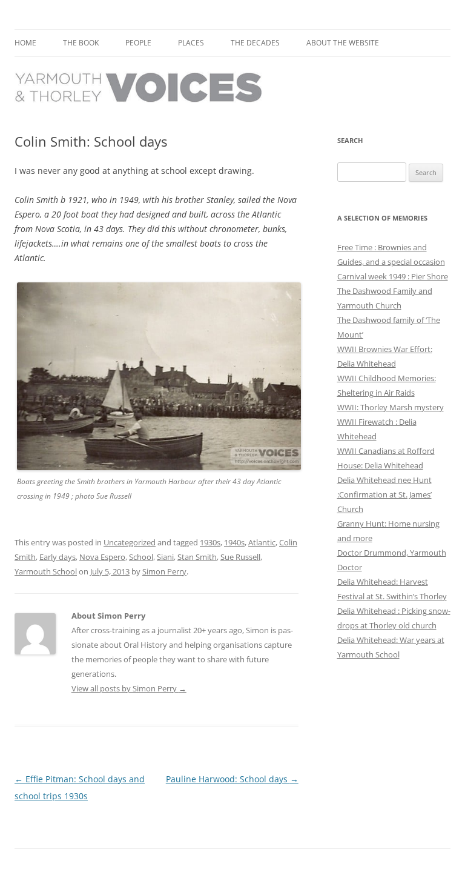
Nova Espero (102, 556)
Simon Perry (164, 571)
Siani (165, 556)
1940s (234, 542)
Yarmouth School (46, 571)
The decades (255, 43)
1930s (210, 542)
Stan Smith (197, 556)
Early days (57, 556)
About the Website (342, 43)
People (138, 43)
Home (25, 43)
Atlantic (261, 542)
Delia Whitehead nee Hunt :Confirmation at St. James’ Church (384, 494)
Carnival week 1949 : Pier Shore (392, 276)
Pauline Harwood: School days (232, 779)
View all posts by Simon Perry (128, 688)
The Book (81, 43)
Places (191, 43)
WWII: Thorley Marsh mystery (390, 407)
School (141, 556)
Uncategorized (130, 542)
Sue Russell (240, 556)
